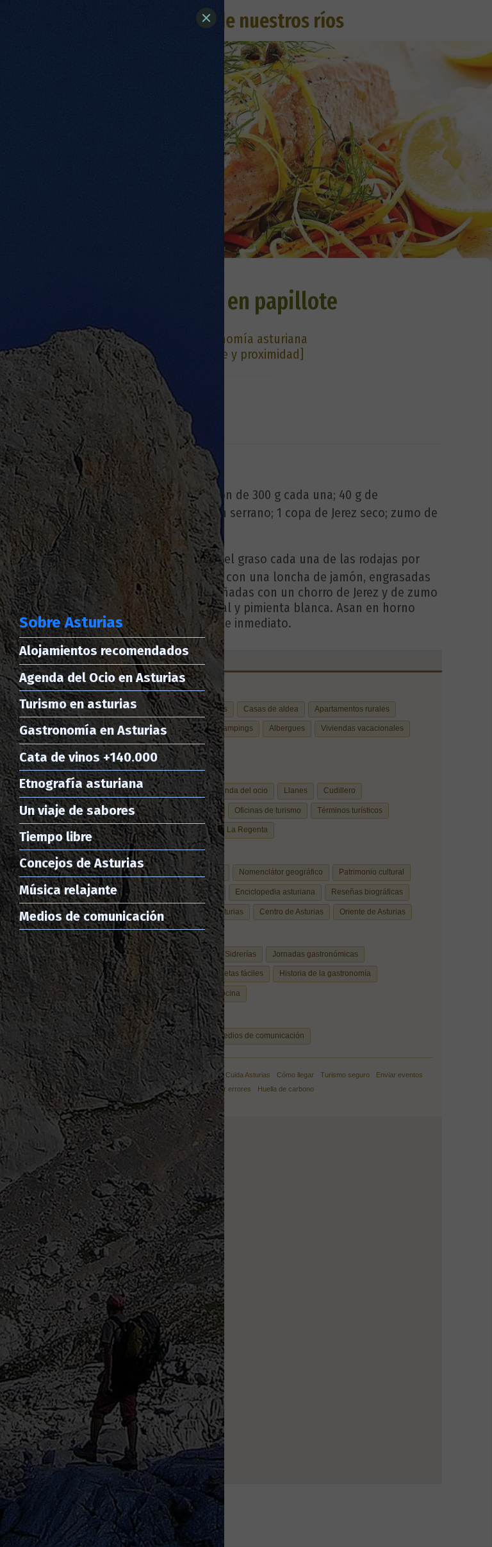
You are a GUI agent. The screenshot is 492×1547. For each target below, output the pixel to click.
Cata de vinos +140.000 (88, 757)
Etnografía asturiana (81, 783)
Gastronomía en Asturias (93, 730)
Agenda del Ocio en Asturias (102, 677)
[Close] (206, 18)
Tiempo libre (55, 836)
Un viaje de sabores (77, 810)
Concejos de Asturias (81, 863)
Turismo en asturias (78, 704)
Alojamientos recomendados (104, 650)
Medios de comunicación (91, 916)
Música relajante (68, 890)
